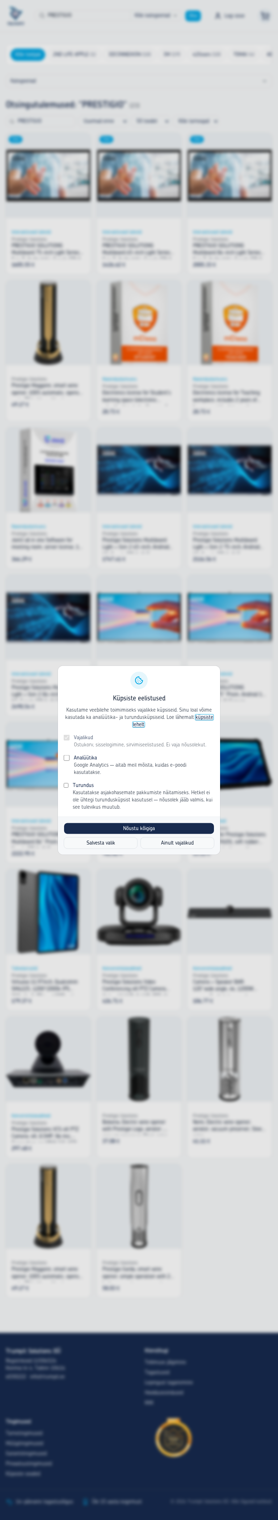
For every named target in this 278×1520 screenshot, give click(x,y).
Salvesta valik (101, 842)
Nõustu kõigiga (139, 828)
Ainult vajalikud (177, 842)
